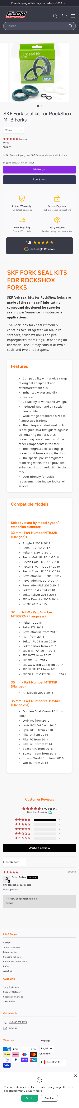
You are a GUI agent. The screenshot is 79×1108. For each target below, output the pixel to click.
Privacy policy (10, 952)
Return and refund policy (15, 961)
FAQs (6, 966)
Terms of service (11, 947)
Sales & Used (9, 1001)
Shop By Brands (11, 987)
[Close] (75, 1076)
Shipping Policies (12, 957)
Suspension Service (13, 997)
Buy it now (39, 179)
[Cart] (64, 16)
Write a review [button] (39, 848)
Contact (7, 942)
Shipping (7, 163)
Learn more (35, 1090)
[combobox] (39, 26)
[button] (11, 139)
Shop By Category (12, 992)
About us (7, 971)
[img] (10, 872)
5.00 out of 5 (49, 808)
